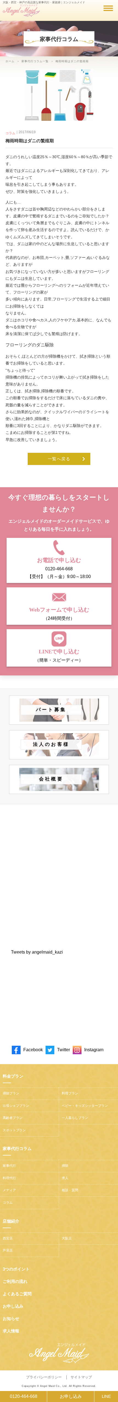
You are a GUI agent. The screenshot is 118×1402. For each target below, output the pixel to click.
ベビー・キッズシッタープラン (85, 1106)
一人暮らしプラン (75, 1118)
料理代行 (9, 1178)
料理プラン (70, 1093)
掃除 (65, 1166)
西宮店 (8, 1238)
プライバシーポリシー (44, 1377)
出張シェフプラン (16, 1106)
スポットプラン (14, 1130)
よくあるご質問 (17, 1293)
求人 (65, 1178)
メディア (9, 1190)
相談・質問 (70, 1190)
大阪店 (67, 1238)
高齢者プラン (13, 1118)
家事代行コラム (17, 1148)
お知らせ (11, 1318)
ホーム (10, 61)
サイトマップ (81, 1377)
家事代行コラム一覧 (35, 61)
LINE (106, 1396)
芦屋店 (8, 1250)
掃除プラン (11, 1093)
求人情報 (11, 1331)
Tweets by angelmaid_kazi (37, 952)
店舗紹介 (11, 1221)
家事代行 (9, 1166)
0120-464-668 (23, 1396)
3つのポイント (16, 1269)
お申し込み (71, 1396)
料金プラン (13, 1076)
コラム (10, 133)
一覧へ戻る (59, 458)
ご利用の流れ (15, 1281)
